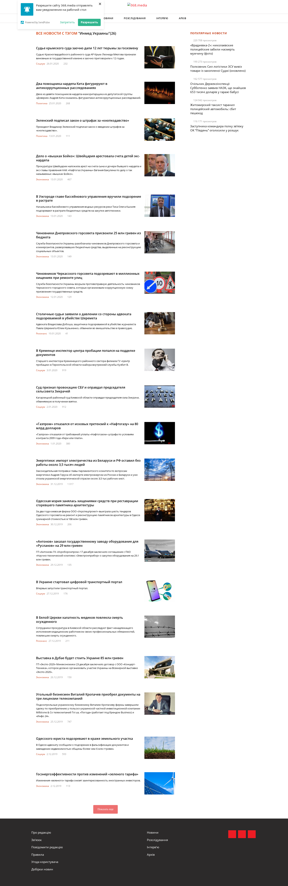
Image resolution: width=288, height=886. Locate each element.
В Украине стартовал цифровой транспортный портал (79, 582)
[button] (253, 18)
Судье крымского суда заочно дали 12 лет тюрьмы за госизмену (87, 48)
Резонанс (41, 333)
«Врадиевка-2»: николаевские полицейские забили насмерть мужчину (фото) (212, 49)
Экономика (42, 179)
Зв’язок (36, 840)
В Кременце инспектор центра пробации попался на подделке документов (85, 352)
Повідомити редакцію (47, 847)
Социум (40, 63)
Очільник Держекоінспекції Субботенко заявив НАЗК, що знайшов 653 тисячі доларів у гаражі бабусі (218, 88)
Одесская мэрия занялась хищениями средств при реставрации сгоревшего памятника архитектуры (87, 503)
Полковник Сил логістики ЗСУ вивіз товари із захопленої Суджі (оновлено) (217, 69)
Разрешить (89, 22)
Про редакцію (41, 832)
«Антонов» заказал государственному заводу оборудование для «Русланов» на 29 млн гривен (87, 543)
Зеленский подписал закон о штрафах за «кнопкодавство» (82, 120)
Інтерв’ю (162, 18)
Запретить (67, 22)
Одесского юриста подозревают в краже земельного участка (84, 738)
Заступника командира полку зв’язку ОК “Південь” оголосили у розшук (216, 128)
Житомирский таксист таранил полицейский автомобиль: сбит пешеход (213, 109)
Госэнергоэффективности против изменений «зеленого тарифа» (87, 774)
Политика (41, 103)
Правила (37, 854)
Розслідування (135, 18)
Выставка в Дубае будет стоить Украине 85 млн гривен (79, 658)
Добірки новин (42, 869)
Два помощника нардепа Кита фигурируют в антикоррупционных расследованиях (71, 86)
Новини (107, 18)
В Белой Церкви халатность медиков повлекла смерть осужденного (79, 619)
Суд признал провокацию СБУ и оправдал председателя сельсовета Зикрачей (80, 389)
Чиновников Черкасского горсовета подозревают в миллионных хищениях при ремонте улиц (87, 275)
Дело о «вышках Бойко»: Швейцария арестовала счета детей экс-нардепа (88, 158)
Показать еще (105, 809)
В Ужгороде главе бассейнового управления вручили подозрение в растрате (88, 198)
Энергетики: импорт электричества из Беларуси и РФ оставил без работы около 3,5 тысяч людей (88, 462)
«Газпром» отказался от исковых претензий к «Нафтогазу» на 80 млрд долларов (87, 426)
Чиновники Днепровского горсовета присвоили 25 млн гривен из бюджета (88, 235)
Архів (182, 18)
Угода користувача (44, 862)
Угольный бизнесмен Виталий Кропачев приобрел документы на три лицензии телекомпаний (88, 696)
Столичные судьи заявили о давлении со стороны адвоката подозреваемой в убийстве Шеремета (83, 316)
